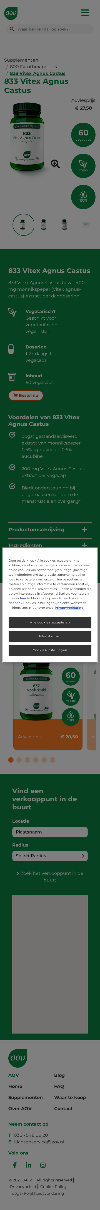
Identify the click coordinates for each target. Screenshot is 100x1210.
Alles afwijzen (50, 636)
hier (23, 598)
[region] (50, 605)
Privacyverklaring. (69, 608)
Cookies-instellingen (50, 650)
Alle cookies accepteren (50, 622)
